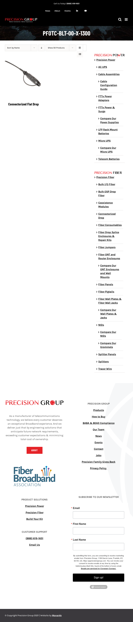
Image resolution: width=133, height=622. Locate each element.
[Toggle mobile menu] (126, 19)
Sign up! (98, 577)
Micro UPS (104, 140)
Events (99, 442)
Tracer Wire (105, 368)
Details (23, 80)
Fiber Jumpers (106, 247)
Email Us (34, 544)
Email (76, 508)
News (98, 435)
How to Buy (98, 416)
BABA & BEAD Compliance (99, 423)
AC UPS (102, 66)
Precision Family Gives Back (98, 461)
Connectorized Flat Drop (23, 104)
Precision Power (105, 59)
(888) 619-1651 (72, 3)
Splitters (103, 361)
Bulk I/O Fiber (106, 184)
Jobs (98, 455)
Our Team (98, 429)
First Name (79, 524)
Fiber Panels (105, 284)
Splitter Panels (107, 354)
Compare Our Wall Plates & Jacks (108, 313)
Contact (98, 448)
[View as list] (80, 54)
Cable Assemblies (109, 74)
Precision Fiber (105, 177)
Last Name (79, 539)
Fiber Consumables (110, 224)
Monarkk (57, 615)
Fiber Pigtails (106, 291)
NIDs (101, 324)
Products (98, 410)
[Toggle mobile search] (119, 19)
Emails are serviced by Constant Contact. (98, 568)
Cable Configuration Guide (108, 85)
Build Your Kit (34, 518)
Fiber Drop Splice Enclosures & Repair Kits (108, 236)
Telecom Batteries (109, 158)
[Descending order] (41, 48)
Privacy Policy (98, 468)
